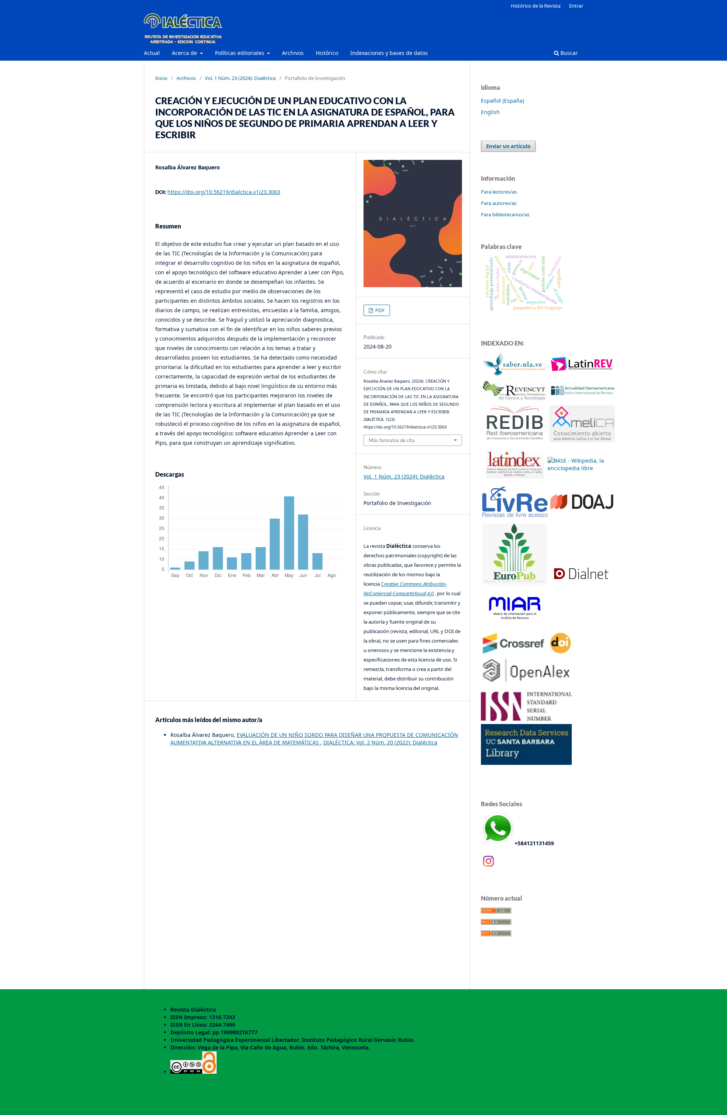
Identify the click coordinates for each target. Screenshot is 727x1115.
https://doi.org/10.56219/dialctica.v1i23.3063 (223, 191)
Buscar (568, 52)
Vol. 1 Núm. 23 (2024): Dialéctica (240, 78)
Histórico (327, 52)
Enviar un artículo (508, 146)
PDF (379, 310)
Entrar (576, 5)
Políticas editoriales (240, 52)
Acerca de (185, 52)
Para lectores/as (499, 191)
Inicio (161, 78)
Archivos (293, 52)
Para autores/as (498, 203)
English (490, 112)
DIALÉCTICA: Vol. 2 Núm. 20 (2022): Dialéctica (380, 742)
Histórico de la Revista (535, 5)
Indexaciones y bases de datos (389, 52)
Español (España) (502, 100)
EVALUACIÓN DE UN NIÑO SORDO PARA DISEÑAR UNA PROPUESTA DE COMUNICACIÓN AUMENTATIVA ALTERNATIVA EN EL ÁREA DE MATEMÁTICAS (314, 738)
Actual (152, 52)
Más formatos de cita (392, 440)
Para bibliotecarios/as (505, 214)
